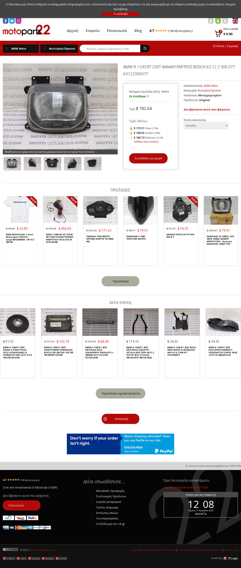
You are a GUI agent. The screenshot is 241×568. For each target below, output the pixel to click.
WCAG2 (36, 558)
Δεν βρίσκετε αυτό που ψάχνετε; (207, 109)
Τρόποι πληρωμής (107, 507)
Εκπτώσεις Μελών (107, 513)
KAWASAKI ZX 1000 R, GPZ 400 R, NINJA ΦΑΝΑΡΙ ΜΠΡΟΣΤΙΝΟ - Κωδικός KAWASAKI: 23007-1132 (220, 240)
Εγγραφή (232, 46)
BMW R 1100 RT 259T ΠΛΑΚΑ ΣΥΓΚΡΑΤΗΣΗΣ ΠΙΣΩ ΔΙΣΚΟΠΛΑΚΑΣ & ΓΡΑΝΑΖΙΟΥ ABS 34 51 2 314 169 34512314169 (17, 352)
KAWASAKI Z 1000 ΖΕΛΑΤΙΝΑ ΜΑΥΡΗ (136, 237)
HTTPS (63, 558)
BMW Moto (211, 85)
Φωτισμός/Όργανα (209, 90)
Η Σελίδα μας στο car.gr (110, 524)
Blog (138, 30)
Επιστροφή (121, 419)
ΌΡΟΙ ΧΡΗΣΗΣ (185, 550)
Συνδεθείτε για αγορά (148, 158)
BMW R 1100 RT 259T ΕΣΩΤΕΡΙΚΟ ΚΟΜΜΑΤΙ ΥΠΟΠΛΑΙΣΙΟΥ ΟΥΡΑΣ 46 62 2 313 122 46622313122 (223, 351)
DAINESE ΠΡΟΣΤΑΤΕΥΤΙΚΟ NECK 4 (180, 235)
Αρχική (72, 30)
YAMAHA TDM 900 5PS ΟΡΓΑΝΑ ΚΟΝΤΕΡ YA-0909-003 (100, 239)
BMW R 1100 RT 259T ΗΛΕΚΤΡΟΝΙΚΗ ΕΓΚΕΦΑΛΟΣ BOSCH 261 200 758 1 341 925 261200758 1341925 (58, 351)
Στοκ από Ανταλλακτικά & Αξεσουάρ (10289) (30, 487)
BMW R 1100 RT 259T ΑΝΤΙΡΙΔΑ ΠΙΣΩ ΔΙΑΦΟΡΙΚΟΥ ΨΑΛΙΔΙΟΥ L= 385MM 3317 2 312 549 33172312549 (99, 352)
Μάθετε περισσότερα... (147, 141)
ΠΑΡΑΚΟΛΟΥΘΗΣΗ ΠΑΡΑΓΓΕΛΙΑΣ (158, 550)
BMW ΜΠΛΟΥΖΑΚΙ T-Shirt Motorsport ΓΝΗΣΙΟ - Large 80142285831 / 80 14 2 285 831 (20, 238)
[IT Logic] (230, 558)
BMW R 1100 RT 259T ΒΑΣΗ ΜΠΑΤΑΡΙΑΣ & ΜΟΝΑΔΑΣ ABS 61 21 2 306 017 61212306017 (181, 351)
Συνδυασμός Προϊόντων (111, 496)
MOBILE (49, 558)
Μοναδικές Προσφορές (110, 491)
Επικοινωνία (117, 30)
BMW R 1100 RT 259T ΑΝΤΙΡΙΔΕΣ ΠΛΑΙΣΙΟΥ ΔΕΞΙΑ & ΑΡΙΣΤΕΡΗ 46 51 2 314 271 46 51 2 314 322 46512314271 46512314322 (140, 352)
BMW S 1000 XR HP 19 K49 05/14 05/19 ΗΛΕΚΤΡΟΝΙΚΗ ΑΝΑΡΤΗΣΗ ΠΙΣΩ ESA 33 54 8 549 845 (59, 238)
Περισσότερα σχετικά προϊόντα (120, 393)
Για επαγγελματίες (107, 518)
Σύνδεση (218, 46)
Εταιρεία (92, 30)
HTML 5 (10, 558)
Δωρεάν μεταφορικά (108, 502)
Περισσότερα (121, 281)
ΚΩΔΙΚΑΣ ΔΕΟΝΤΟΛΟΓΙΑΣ (209, 550)
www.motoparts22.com (42, 550)
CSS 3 (23, 558)
